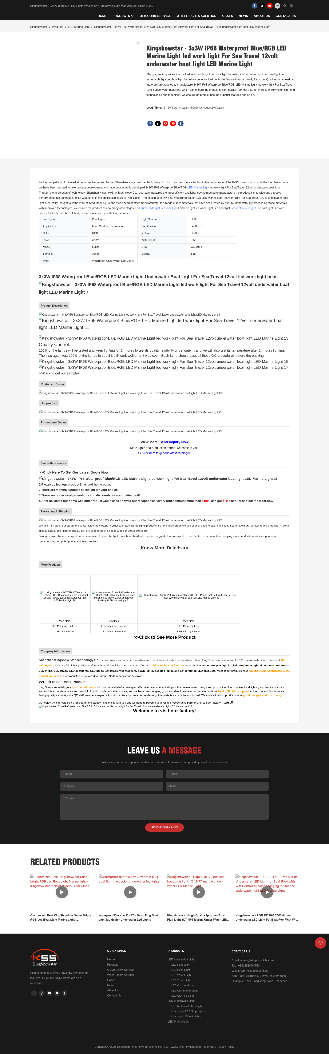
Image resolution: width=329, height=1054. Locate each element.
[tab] (164, 172)
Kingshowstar (38, 26)
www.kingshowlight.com (186, 1046)
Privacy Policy (225, 1046)
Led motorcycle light (243, 208)
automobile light (150, 208)
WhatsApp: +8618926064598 (250, 970)
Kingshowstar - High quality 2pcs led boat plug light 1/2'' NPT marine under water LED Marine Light (197, 918)
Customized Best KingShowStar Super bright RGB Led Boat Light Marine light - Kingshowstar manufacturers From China (60, 918)
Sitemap (208, 1046)
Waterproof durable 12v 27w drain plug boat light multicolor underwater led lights (128, 918)
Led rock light (169, 208)
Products (57, 26)
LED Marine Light (78, 26)
